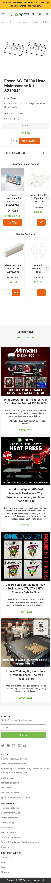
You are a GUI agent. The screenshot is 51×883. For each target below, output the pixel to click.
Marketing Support (10, 783)
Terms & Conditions (10, 837)
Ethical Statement (9, 818)
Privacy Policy (7, 823)
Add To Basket (29, 141)
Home (3, 22)
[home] (22, 14)
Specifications (15, 153)
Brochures (6, 788)
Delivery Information (10, 813)
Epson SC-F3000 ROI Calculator (16, 797)
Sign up (23, 735)
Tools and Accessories (19, 22)
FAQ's (3, 867)
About (4, 862)
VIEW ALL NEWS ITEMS (25, 337)
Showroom (6, 872)
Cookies (5, 847)
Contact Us (6, 857)
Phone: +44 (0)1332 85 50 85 (14, 759)
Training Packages (10, 808)
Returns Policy (8, 827)
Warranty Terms (8, 832)
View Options (13, 222)
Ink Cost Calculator (10, 793)
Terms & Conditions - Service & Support (20, 842)
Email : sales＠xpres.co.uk (13, 764)
